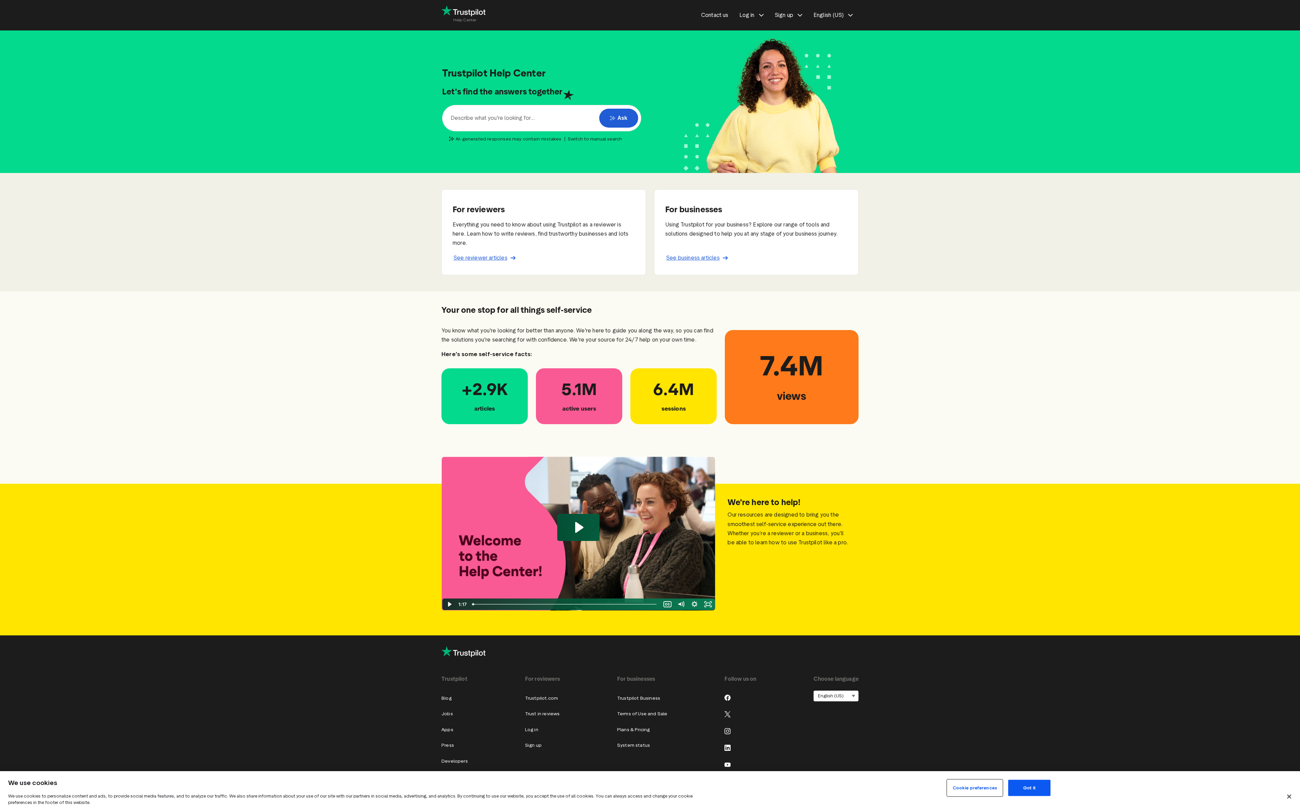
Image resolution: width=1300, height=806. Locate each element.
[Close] (1289, 796)
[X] (727, 714)
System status (633, 745)
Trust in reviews (542, 714)
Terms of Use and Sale (642, 714)
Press (447, 745)
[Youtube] (727, 765)
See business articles (693, 258)
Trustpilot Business (638, 698)
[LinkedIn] (727, 748)
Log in (531, 730)
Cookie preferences (975, 787)
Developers (454, 761)
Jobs (447, 714)
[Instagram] (727, 731)
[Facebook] (727, 698)
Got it (1029, 787)
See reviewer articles (480, 258)
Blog (446, 698)
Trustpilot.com (541, 698)
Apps (447, 730)
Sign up (533, 745)
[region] (650, 788)
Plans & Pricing (633, 730)
